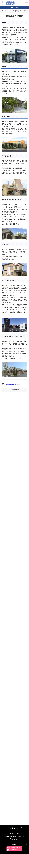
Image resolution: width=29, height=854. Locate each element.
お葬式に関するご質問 (20, 10)
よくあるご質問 (10, 10)
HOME (3, 10)
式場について (5, 12)
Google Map (14, 839)
